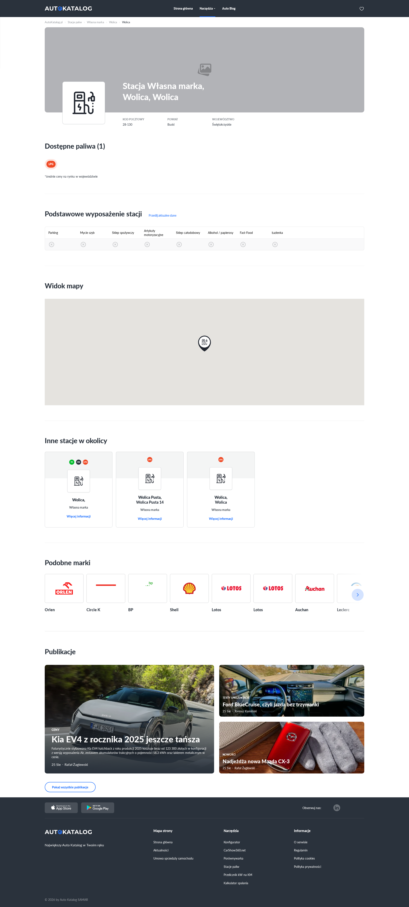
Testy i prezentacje (236, 698)
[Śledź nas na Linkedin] (336, 807)
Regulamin (301, 850)
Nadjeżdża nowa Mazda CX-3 (256, 761)
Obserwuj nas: (311, 808)
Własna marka (78, 507)
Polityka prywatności (307, 866)
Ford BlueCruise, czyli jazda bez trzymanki (271, 704)
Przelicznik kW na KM (238, 875)
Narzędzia (231, 831)
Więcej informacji (79, 516)
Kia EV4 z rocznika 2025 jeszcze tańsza (126, 739)
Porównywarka (233, 858)
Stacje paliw (231, 866)
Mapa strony (163, 831)
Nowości (229, 754)
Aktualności (160, 850)
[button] (204, 343)
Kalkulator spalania (236, 883)
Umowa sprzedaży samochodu (173, 858)
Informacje (302, 831)
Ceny (55, 729)
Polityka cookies (304, 858)
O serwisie (300, 842)
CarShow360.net (235, 850)
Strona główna (163, 842)
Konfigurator (232, 842)
